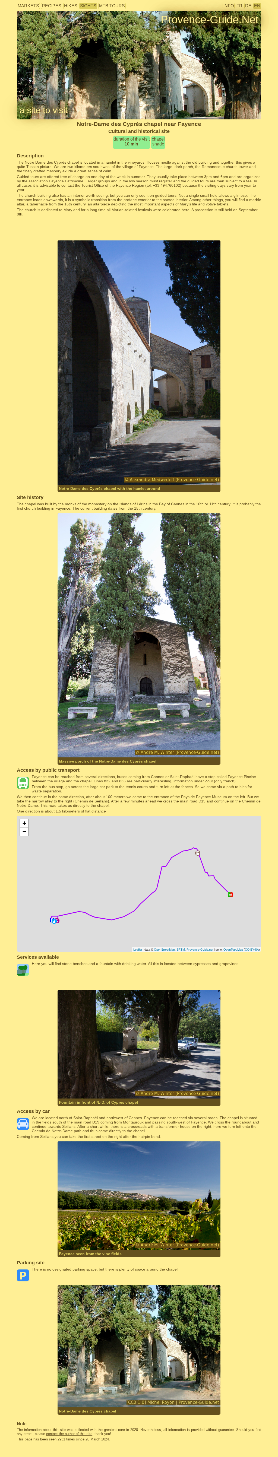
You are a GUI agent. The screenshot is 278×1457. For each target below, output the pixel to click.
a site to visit (44, 110)
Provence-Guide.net (200, 949)
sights (88, 6)
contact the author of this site (69, 1434)
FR (239, 6)
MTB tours (112, 6)
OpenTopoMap (233, 949)
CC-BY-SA (252, 949)
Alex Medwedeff (123, 474)
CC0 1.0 (140, 1397)
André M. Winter (123, 747)
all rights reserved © (86, 474)
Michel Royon (85, 1397)
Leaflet (137, 949)
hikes (70, 6)
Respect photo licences (36, 28)
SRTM (180, 949)
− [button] (24, 831)
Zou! (209, 781)
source (104, 1397)
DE (248, 6)
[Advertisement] (139, 228)
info (228, 6)
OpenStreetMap (164, 949)
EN (257, 6)
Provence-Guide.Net (209, 20)
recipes (51, 6)
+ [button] (24, 823)
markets (28, 6)
